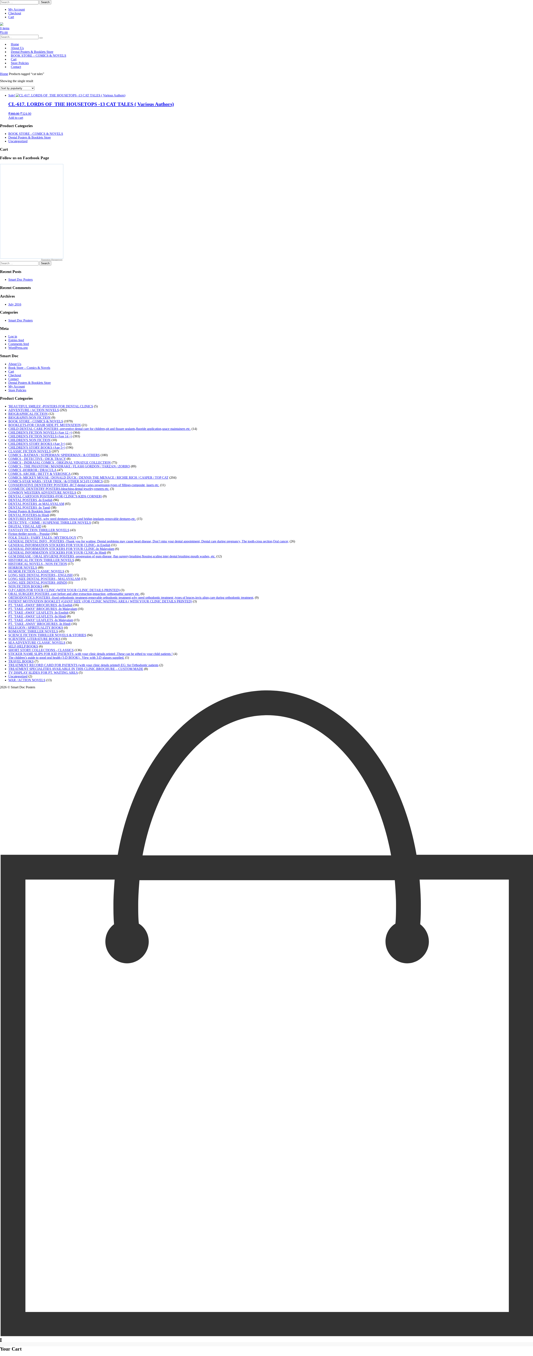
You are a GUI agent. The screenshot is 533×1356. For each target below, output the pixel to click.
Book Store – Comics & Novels (29, 367)
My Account (16, 9)
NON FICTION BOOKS (25, 586)
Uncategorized (17, 141)
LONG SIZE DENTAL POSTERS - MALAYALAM (44, 579)
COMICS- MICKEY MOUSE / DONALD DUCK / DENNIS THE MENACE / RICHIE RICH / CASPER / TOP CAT (88, 477)
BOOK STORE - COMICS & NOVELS (35, 133)
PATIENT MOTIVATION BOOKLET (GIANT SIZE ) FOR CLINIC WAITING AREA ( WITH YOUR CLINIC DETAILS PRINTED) (100, 601)
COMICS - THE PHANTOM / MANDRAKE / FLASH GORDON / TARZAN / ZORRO (69, 466)
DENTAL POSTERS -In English (30, 500)
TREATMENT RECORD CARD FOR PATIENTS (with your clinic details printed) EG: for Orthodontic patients (83, 665)
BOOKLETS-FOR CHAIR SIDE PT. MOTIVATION (44, 425)
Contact (16, 67)
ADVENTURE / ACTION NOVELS (33, 410)
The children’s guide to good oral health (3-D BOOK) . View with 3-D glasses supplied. (66, 657)
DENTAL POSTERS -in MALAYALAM (36, 504)
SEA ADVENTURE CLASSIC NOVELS (36, 642)
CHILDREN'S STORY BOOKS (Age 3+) (36, 444)
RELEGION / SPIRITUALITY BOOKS (35, 627)
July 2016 (14, 304)
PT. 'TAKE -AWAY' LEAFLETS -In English (38, 612)
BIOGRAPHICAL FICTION (28, 414)
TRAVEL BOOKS (21, 661)
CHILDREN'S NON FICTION (29, 440)
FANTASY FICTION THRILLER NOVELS (38, 530)
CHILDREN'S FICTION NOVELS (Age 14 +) (40, 436)
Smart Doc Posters (20, 279)
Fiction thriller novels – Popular (29, 534)
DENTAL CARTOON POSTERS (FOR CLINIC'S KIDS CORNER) (55, 496)
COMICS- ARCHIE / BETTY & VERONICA (39, 474)
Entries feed (16, 340)
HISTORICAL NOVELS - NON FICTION (37, 564)
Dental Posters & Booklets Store (29, 137)
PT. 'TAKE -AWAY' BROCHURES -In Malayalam (42, 609)
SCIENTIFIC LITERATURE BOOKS (34, 639)
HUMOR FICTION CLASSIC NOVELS (36, 571)
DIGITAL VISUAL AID (24, 526)
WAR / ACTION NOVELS (26, 680)
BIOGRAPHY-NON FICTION (29, 417)
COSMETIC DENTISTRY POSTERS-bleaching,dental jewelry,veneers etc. (58, 489)
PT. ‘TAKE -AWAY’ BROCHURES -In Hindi (39, 624)
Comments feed (18, 344)
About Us (14, 364)
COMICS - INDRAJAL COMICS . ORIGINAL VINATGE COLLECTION (59, 462)
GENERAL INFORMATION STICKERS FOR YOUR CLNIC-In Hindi (57, 552)
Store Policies (17, 390)
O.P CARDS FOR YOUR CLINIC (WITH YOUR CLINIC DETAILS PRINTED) (64, 590)
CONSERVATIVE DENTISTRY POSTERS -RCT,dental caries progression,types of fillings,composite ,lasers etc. (83, 485)
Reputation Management (51, 260)
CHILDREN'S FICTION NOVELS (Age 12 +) (40, 432)
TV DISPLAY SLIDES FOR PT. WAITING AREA (43, 672)
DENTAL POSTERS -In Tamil (29, 507)
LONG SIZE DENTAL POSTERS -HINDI (37, 582)
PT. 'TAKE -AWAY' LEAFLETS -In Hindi (37, 616)
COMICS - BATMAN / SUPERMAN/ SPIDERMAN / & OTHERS (54, 455)
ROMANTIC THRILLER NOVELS (33, 631)
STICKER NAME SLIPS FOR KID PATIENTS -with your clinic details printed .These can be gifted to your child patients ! (90, 654)
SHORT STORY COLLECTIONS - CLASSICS (41, 650)
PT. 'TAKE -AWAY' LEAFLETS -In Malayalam (40, 620)
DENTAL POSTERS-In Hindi (28, 515)
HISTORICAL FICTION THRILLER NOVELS (41, 560)
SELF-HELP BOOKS (23, 646)
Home (4, 74)
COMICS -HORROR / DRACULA (32, 470)
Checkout (14, 13)
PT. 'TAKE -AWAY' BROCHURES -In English (40, 605)
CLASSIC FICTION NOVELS (29, 451)
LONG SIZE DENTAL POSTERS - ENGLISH (40, 575)
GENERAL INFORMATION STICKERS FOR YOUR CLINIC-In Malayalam (61, 549)
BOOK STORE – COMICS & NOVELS (38, 55)
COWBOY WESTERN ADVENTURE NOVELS (42, 492)
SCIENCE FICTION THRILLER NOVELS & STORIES (47, 635)
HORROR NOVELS (22, 567)
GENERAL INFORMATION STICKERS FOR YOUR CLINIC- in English (59, 545)
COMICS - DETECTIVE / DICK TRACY (37, 459)
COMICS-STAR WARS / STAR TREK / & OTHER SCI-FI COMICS (55, 481)
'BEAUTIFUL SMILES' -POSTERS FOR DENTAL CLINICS (50, 406)
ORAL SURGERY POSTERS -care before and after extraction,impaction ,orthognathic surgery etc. (74, 594)
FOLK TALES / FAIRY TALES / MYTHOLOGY (42, 537)
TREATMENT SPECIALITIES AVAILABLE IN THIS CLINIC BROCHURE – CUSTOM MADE (75, 669)
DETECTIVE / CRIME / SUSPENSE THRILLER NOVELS (49, 522)
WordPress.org (18, 347)
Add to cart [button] (15, 117)
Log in (12, 336)
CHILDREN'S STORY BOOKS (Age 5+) (36, 447)
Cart (11, 17)
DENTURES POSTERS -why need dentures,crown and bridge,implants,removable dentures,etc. (72, 519)
